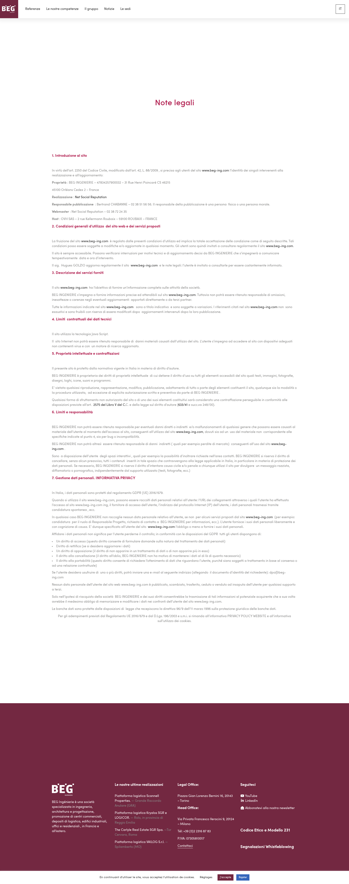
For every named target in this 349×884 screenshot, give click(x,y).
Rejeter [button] (243, 877)
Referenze (32, 9)
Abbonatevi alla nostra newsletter (269, 808)
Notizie (109, 9)
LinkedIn (251, 801)
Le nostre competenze (62, 9)
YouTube (250, 796)
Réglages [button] (206, 877)
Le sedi (125, 9)
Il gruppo (91, 9)
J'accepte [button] (225, 877)
